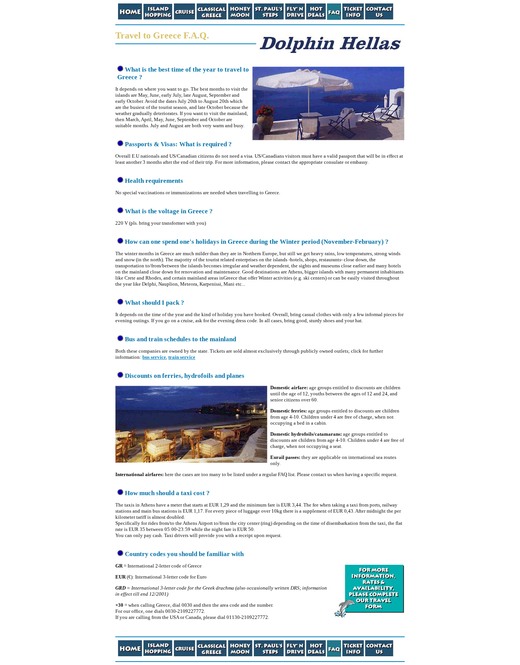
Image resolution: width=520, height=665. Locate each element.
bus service (154, 357)
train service (181, 357)
